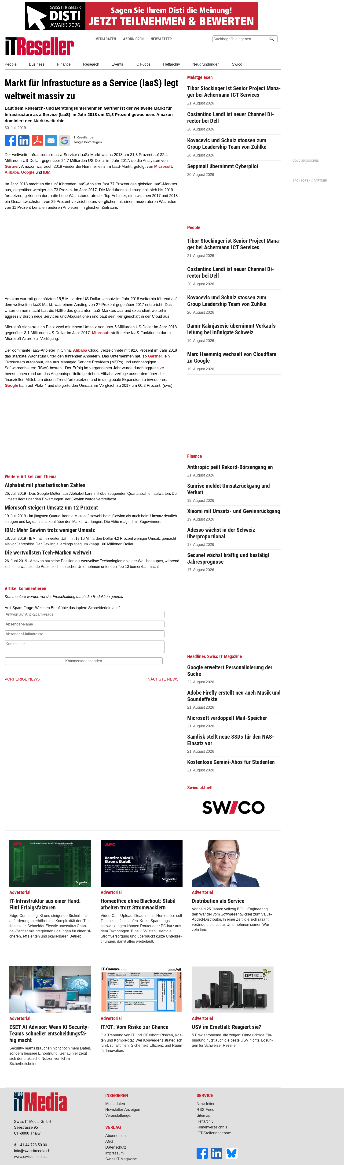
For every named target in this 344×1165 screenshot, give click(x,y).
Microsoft (163, 166)
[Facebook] (204, 1158)
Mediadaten (115, 1104)
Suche (216, 48)
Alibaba (12, 172)
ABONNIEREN (133, 39)
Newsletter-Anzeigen (122, 1110)
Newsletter (205, 1104)
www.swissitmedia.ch (32, 1157)
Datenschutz (115, 1147)
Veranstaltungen (118, 1115)
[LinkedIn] (218, 1158)
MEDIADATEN (105, 39)
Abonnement (116, 1136)
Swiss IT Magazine (121, 1159)
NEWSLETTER (161, 39)
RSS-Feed (205, 1110)
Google (27, 172)
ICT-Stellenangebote (214, 1133)
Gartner (12, 166)
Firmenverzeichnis (212, 1127)
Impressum (114, 1153)
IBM (46, 172)
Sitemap (203, 1115)
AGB (109, 1141)
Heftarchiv (205, 1121)
